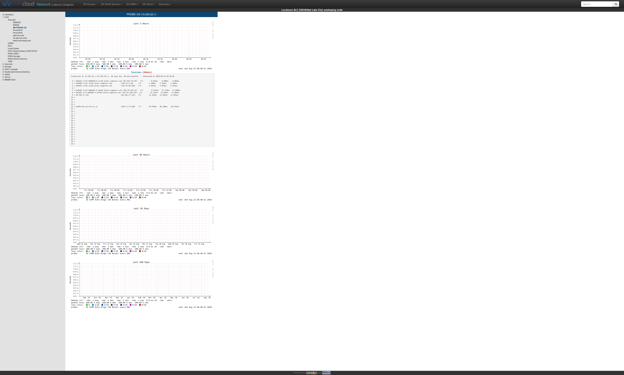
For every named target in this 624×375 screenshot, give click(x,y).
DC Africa (147, 4)
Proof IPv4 (18, 30)
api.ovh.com (18, 35)
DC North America (110, 4)
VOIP (10, 61)
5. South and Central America (16, 71)
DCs (10, 45)
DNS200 (17, 22)
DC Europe (89, 4)
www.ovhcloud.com (22, 40)
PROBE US (21, 27)
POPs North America (17, 58)
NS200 (16, 24)
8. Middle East (9, 79)
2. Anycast (8, 63)
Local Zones (13, 48)
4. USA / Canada (10, 69)
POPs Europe (14, 56)
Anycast (12, 19)
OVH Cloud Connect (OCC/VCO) (22, 50)
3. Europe (7, 66)
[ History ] (147, 72)
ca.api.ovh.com (20, 37)
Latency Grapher (55, 4)
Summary (164, 4)
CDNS (10, 43)
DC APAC (131, 4)
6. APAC (6, 74)
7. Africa (6, 77)
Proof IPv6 (18, 32)
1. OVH (6, 17)
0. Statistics (8, 14)
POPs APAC (13, 53)
